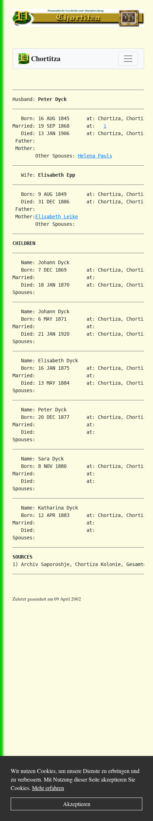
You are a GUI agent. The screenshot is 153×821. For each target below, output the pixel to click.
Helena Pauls (95, 156)
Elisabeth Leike (56, 216)
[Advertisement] (76, 679)
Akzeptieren (76, 803)
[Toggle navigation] (128, 59)
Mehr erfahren (48, 787)
